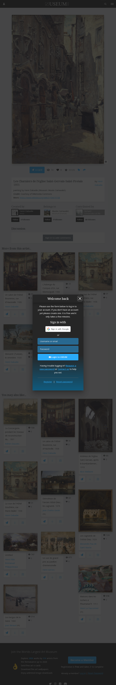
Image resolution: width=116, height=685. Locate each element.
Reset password (64, 381)
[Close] (80, 298)
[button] (58, 329)
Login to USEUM (59, 357)
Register (48, 381)
